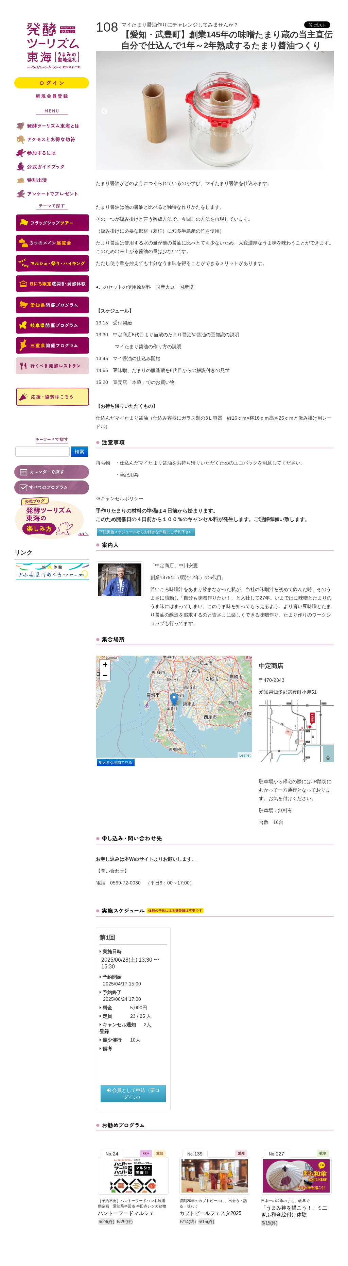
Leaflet (244, 755)
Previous (104, 111)
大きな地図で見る (116, 762)
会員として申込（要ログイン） (135, 1093)
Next (325, 111)
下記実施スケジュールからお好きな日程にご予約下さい (146, 532)
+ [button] (105, 664)
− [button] (105, 675)
